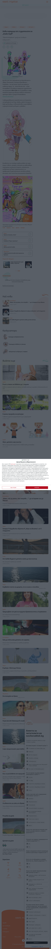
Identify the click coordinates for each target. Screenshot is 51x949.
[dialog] (25, 474)
